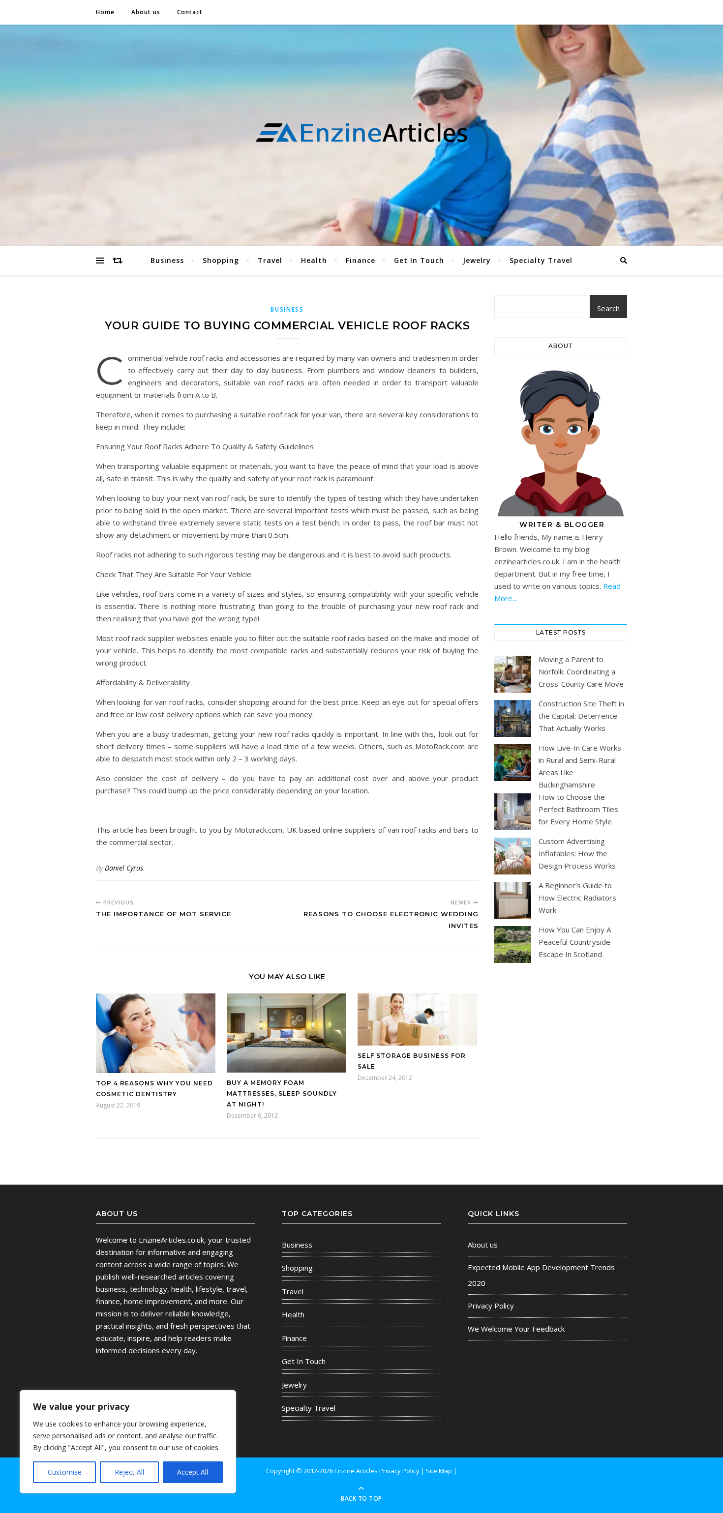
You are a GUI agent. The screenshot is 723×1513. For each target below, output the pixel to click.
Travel (270, 260)
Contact (190, 12)
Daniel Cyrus (124, 868)
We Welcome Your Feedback (516, 1329)
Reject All (129, 1472)
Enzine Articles (356, 1470)
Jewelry (477, 260)
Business (167, 260)
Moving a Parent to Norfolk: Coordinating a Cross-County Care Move (581, 671)
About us (145, 12)
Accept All (192, 1472)
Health (314, 260)
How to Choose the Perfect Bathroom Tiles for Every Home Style (578, 809)
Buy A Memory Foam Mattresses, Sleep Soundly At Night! (282, 1093)
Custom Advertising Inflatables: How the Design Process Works (577, 853)
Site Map (439, 1470)
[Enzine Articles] (361, 133)
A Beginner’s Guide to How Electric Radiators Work (577, 897)
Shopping (221, 260)
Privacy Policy (491, 1305)
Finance (360, 260)
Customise (65, 1472)
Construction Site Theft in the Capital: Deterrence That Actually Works (581, 715)
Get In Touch (419, 260)
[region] (128, 1441)
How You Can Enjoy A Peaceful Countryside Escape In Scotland (575, 942)
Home (105, 12)
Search (608, 308)
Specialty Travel (541, 260)
